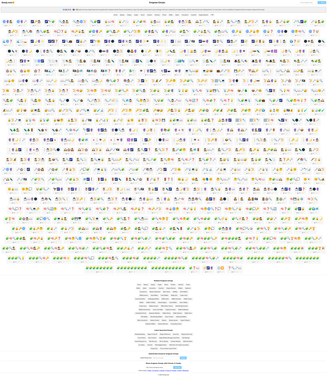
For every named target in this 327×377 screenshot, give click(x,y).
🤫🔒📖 (13, 189)
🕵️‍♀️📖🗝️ (209, 149)
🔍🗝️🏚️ (78, 100)
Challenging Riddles (153, 299)
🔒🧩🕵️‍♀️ (169, 21)
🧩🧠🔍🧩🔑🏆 (305, 228)
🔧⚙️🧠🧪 (72, 129)
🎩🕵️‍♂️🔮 (256, 61)
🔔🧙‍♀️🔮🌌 (225, 120)
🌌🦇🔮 (204, 41)
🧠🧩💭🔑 (252, 208)
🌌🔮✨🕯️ (160, 41)
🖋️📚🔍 (302, 159)
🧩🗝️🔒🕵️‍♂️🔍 (201, 31)
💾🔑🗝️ (239, 70)
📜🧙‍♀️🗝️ (18, 90)
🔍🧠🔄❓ (192, 100)
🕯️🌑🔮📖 (162, 139)
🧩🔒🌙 (317, 218)
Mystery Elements (163, 324)
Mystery (122, 15)
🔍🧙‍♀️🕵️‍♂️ (64, 21)
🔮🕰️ (230, 129)
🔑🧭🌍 (260, 110)
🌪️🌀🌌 (39, 61)
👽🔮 (177, 70)
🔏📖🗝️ (7, 110)
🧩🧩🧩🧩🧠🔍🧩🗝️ (205, 258)
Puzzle (164, 15)
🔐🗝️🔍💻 (83, 110)
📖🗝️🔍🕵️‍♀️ (67, 80)
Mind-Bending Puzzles (182, 306)
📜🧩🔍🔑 (121, 90)
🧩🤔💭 (209, 228)
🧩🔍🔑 (108, 218)
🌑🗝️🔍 (90, 51)
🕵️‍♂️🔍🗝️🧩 (150, 159)
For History (142, 345)
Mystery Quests (173, 320)
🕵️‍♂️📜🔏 (11, 159)
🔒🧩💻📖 (176, 120)
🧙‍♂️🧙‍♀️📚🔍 (195, 198)
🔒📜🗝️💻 (14, 120)
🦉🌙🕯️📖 (123, 189)
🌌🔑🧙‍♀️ (36, 21)
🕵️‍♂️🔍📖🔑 (115, 159)
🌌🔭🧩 (50, 21)
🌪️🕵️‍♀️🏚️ (81, 61)
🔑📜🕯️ (113, 110)
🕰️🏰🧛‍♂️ (69, 149)
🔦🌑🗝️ (297, 120)
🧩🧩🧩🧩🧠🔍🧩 (176, 258)
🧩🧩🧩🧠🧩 (130, 258)
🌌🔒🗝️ (81, 41)
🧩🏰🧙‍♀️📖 (25, 218)
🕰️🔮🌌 (128, 149)
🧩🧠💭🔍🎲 (244, 228)
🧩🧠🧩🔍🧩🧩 (165, 238)
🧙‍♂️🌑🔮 (314, 189)
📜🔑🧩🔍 (186, 80)
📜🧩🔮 (169, 90)
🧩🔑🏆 (286, 218)
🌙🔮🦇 (206, 51)
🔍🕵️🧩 (8, 100)
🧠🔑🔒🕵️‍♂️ (78, 31)
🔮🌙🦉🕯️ (149, 129)
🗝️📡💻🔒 (191, 169)
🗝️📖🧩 (133, 169)
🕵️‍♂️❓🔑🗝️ (286, 159)
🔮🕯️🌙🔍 (195, 129)
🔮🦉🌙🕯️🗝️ (16, 139)
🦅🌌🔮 (58, 189)
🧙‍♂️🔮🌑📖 (128, 198)
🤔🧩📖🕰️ (275, 179)
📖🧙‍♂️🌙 (97, 80)
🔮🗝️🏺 (270, 129)
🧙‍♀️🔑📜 (13, 31)
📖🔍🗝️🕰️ (283, 70)
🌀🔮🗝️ (22, 21)
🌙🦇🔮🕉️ (270, 51)
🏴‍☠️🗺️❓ (106, 70)
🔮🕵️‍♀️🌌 (256, 129)
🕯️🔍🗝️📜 (277, 139)
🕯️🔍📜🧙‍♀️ (260, 139)
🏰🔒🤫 (25, 70)
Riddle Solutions (177, 313)
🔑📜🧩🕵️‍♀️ (142, 110)
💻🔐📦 (208, 70)
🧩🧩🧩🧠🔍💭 (84, 258)
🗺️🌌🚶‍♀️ (88, 179)
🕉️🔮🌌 (132, 139)
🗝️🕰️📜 (319, 169)
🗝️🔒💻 (221, 169)
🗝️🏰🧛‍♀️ (39, 169)
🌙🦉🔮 (300, 51)
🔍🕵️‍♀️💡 (22, 100)
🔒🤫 (130, 120)
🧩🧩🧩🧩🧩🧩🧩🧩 (99, 267)
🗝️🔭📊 (305, 169)
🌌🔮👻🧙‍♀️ (125, 41)
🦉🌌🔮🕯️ (74, 189)
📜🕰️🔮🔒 (270, 80)
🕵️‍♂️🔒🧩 (256, 159)
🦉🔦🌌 (167, 189)
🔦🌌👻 (283, 120)
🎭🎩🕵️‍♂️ (271, 61)
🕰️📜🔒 (97, 149)
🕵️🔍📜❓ (161, 149)
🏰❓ (37, 70)
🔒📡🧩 (44, 120)
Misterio (164, 320)
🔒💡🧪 (302, 110)
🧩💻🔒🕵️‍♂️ (60, 218)
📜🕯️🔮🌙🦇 (251, 80)
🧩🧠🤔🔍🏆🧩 (96, 238)
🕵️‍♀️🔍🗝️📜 (224, 149)
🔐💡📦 (21, 110)
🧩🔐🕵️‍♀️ (257, 218)
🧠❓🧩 (285, 208)
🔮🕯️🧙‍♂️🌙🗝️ (214, 129)
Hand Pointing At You (140, 341)
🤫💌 (307, 179)
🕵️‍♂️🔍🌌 (67, 159)
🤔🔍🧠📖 (258, 179)
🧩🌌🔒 (299, 208)
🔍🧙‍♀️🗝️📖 (174, 100)
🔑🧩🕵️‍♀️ (232, 110)
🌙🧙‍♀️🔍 (314, 51)
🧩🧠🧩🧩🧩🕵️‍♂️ (231, 238)
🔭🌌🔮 (88, 129)
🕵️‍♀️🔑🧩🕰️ (270, 149)
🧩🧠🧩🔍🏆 (118, 238)
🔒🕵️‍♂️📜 (72, 120)
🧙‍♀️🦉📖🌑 (270, 189)
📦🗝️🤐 (256, 90)
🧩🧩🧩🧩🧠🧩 (233, 258)
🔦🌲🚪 (28, 129)
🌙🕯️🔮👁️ (239, 51)
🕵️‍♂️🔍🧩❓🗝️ (207, 159)
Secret (142, 15)
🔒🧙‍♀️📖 (155, 21)
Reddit (174, 370)
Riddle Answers (144, 295)
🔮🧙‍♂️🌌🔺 (50, 139)
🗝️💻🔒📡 (100, 169)
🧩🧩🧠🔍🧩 (208, 248)
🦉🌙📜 (107, 189)
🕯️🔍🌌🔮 (242, 139)
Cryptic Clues (183, 295)
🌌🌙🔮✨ (37, 41)
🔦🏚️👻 (42, 129)
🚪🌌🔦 (116, 179)
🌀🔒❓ (268, 31)
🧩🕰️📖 (83, 228)
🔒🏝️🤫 (274, 110)
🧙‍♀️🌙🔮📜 (182, 189)
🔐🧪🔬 (99, 110)
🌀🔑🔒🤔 (252, 31)
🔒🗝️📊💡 (102, 120)
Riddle (170, 15)
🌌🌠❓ (53, 41)
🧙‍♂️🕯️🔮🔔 (163, 198)
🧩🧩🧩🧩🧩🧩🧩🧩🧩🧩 (168, 267)
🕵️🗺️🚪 (195, 149)
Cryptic (136, 15)
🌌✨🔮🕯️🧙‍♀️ (277, 41)
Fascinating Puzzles (176, 324)
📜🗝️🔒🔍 (316, 80)
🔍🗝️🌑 (64, 100)
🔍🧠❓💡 (227, 100)
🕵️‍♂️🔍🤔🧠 (167, 159)
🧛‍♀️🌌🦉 (210, 198)
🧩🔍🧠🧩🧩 (201, 218)
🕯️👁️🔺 (195, 139)
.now (7, 2)
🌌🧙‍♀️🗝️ (232, 41)
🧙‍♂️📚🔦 (46, 198)
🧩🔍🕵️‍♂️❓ (123, 218)
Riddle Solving (166, 313)
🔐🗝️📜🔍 (65, 110)
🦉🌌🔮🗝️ (91, 189)
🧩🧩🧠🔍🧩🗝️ (231, 248)
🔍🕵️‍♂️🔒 (50, 100)
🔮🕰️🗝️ (242, 129)
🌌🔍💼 (67, 41)
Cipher (177, 15)
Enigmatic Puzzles (170, 309)
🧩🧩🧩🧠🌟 (61, 258)
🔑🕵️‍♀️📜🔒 (174, 110)
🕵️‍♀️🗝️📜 (314, 149)
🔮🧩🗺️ (83, 139)
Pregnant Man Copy (186, 334)
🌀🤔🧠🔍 (298, 31)
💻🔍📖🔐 (192, 70)
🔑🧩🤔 (246, 110)
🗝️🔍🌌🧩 (300, 21)
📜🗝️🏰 (286, 80)
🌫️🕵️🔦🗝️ (209, 61)
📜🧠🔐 (78, 90)
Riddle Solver (165, 299)
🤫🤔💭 (27, 189)
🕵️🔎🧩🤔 (179, 149)
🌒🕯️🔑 (146, 51)
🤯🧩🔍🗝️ (42, 189)
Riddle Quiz (174, 295)
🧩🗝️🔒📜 (193, 228)
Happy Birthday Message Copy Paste (169, 337)
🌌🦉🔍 (218, 41)
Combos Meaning (175, 341)
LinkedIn (162, 370)
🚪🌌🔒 (102, 179)
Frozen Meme (141, 337)
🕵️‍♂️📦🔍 (53, 159)
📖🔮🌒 (23, 80)
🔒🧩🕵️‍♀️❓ (207, 120)
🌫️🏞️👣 (179, 61)
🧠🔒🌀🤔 (172, 208)
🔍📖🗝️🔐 (300, 90)
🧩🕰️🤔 (111, 228)
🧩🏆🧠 (10, 218)
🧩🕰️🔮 (97, 228)
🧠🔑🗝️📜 (155, 208)
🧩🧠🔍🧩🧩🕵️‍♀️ (16, 238)
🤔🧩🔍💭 (293, 179)
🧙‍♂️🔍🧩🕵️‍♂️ (43, 31)
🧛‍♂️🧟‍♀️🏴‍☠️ (253, 198)
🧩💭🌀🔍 (43, 218)
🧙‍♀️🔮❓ (244, 189)
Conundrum (185, 15)
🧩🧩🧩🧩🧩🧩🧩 (307, 258)
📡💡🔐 (183, 90)
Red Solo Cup (153, 341)
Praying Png (154, 348)
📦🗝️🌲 (242, 90)
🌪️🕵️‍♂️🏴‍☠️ (123, 61)
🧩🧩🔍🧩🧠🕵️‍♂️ (102, 248)
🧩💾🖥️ (76, 218)
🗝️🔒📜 (249, 169)
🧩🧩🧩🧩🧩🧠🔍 (280, 258)
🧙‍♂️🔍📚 (27, 31)
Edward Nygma (162, 302)
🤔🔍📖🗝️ (223, 179)
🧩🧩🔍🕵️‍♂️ (9, 248)
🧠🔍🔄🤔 (50, 208)
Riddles (180, 288)
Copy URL (177, 367)
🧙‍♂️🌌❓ (300, 189)
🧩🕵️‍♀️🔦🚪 (176, 228)
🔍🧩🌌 (95, 21)
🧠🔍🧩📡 (85, 208)
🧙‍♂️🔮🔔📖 (146, 198)
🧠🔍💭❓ (15, 208)
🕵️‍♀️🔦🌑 (300, 149)
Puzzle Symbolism (140, 299)
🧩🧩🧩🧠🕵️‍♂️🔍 (108, 258)
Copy (7, 25)
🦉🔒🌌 (153, 189)
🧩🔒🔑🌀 (18, 228)
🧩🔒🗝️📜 (67, 228)
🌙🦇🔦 (255, 51)
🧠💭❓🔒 (60, 31)
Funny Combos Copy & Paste (168, 348)
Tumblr (179, 370)
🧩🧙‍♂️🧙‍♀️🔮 (225, 228)
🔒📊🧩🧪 (318, 110)
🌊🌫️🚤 (21, 41)
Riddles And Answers (144, 309)
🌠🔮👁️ (25, 61)
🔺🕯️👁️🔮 (116, 139)
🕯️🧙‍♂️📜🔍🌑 (51, 149)
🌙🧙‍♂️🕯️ (11, 61)
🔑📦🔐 (158, 110)
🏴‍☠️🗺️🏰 (92, 70)
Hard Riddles (154, 295)
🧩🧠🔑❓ (54, 238)
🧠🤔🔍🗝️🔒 (233, 208)
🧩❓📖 (194, 267)
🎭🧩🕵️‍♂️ (316, 61)
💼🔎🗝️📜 (223, 70)
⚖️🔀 (220, 267)
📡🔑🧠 (228, 90)
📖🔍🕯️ (267, 70)
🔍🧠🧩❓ (209, 100)
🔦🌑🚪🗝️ (312, 120)
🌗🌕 (158, 51)
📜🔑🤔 (171, 80)
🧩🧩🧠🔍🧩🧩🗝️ (257, 248)
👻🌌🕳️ (165, 70)
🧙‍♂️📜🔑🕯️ (79, 198)
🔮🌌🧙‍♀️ (102, 129)
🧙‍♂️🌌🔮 (286, 189)
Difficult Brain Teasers (167, 306)
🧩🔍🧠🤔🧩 (180, 218)
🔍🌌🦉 (271, 90)
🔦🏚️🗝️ (57, 129)
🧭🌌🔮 (208, 267)
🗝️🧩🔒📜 (72, 179)
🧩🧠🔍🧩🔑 (282, 228)
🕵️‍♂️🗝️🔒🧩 (283, 21)
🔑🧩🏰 (204, 110)
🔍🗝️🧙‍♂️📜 (94, 100)
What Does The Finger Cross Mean (179, 345)
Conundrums (143, 291)
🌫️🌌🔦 (137, 61)
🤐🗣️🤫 (207, 179)
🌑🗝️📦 (76, 51)
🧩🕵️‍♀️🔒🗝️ (158, 228)
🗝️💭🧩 (84, 169)
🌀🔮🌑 (282, 31)
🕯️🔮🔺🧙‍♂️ (32, 149)
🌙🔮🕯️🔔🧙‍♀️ (188, 51)
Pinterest (168, 370)
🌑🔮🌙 (27, 51)
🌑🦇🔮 (104, 51)
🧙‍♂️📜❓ (113, 198)
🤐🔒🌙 (183, 179)
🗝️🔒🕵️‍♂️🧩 (317, 21)
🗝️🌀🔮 (7, 169)
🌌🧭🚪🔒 (258, 41)
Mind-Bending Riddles (156, 316)
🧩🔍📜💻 (92, 218)
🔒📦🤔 (58, 120)
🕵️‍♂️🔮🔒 (267, 21)
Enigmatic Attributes (154, 313)
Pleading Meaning (140, 334)
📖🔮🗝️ (37, 80)
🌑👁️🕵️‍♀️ (309, 41)
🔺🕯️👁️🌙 (99, 139)
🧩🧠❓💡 (252, 238)
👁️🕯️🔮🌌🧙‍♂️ (148, 70)
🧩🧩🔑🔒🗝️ (125, 248)
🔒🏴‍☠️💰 (288, 110)
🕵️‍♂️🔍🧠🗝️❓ (186, 159)
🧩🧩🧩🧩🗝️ (151, 258)
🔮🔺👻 (179, 129)
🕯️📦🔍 (226, 139)
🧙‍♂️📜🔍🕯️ (62, 198)
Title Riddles (144, 316)
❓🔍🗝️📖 (234, 267)
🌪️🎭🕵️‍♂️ (67, 61)
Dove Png (175, 334)
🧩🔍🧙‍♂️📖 (141, 218)
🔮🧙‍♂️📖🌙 (67, 139)
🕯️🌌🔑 (146, 139)
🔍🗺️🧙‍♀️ (127, 100)
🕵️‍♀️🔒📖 (286, 149)
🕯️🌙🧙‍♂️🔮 (179, 139)
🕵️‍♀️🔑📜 (240, 149)
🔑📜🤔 (127, 110)
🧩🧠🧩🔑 (186, 238)
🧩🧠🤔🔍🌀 (73, 238)
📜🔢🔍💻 (218, 80)
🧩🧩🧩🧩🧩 (255, 258)
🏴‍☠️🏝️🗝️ (64, 70)
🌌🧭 (244, 41)
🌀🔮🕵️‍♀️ (8, 21)
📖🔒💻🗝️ (314, 70)
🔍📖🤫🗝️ (318, 90)
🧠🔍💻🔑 (32, 208)
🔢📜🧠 (269, 120)
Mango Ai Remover (165, 334)
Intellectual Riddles (181, 316)
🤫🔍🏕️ (319, 179)
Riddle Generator (176, 299)
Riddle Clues (188, 313)
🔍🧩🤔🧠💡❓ (296, 100)
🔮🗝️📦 (298, 129)
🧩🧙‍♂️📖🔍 (221, 31)
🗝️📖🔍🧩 (118, 169)
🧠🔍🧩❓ (102, 208)
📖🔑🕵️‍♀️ (299, 70)
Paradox (149, 15)
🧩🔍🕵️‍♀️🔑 (113, 31)
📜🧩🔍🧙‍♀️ (139, 90)
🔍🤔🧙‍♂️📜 (143, 100)
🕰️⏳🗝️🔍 (202, 21)
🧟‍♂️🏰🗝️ (281, 198)
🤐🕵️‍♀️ (195, 179)
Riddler (141, 302)
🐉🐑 (132, 70)
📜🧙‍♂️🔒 (50, 90)
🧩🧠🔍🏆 (263, 228)
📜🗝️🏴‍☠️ (300, 80)
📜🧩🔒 (155, 90)
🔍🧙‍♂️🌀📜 (79, 21)
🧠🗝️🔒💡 (190, 208)
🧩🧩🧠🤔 (280, 248)
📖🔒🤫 (9, 80)
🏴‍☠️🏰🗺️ (78, 70)
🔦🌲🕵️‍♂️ (14, 129)
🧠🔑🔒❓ (137, 208)
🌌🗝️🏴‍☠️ (190, 41)
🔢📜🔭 (255, 120)
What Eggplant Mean (160, 345)
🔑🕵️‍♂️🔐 (190, 110)
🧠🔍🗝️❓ (67, 208)
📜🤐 (5, 90)
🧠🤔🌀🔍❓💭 (210, 208)
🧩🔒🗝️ (52, 228)
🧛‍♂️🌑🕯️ (225, 198)
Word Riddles (183, 291)
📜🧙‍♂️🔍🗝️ (34, 90)
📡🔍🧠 (197, 90)
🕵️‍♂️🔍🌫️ (81, 159)
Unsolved (193, 15)
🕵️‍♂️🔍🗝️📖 (132, 159)
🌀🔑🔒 (237, 31)
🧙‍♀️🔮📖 (230, 189)
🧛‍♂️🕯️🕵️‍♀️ (239, 198)
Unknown (157, 15)
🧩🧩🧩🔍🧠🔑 (39, 258)
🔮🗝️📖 (284, 129)
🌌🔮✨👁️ (142, 41)
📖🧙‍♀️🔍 (83, 80)
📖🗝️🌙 (51, 80)
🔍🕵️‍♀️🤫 (36, 100)
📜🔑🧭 (202, 80)
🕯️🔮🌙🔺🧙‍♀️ (310, 139)
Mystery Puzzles (154, 320)
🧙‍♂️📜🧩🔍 (97, 198)
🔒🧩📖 (191, 120)
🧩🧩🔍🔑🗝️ (312, 238)
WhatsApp (185, 370)
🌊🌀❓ (7, 41)
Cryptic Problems (185, 320)
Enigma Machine (203, 15)
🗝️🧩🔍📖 (55, 179)
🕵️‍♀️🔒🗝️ (218, 21)
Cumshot (149, 345)
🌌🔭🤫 (95, 41)
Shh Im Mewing (164, 341)
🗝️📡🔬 (207, 169)
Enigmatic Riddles (150, 324)
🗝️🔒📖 (235, 169)
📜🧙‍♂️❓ (64, 90)
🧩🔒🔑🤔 (36, 228)
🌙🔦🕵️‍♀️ (171, 51)
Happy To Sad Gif (152, 334)
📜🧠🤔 (92, 90)
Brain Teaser (166, 291)
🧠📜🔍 (312, 198)
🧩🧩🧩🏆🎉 (316, 248)
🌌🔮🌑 (109, 41)
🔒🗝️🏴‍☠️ (86, 120)
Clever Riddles (183, 302)
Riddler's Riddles (150, 302)
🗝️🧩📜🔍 (37, 179)
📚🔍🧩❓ (113, 80)
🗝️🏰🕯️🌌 (23, 169)
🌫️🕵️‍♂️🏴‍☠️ (225, 61)
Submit (183, 358)
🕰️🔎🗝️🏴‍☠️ (112, 149)
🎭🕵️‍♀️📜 (285, 61)
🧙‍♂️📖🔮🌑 (30, 198)
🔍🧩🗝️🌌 (276, 100)
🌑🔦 (321, 41)
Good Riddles (173, 302)
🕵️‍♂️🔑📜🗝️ (251, 21)
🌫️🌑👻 (151, 61)
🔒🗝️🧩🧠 (139, 21)
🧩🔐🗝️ (272, 218)
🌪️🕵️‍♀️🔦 (109, 61)
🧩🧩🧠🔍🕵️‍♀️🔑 (186, 248)
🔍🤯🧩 (159, 100)
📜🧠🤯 (106, 90)
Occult (115, 15)
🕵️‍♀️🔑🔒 (254, 149)
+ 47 (212, 14)
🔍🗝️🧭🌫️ (111, 100)
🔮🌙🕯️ (134, 129)
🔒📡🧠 (30, 120)
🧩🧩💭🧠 (269, 238)
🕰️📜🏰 (83, 149)
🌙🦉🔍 (286, 51)
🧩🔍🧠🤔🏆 (160, 218)
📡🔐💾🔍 (213, 90)
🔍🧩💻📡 (244, 100)
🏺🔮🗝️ (120, 70)
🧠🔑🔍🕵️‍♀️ (120, 208)
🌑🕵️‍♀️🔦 (62, 51)
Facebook (155, 370)
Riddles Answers (153, 306)
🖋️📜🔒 (316, 159)
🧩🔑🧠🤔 (301, 218)
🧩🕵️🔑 (125, 228)
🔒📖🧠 (109, 21)
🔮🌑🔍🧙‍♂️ (118, 129)
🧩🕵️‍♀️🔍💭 (141, 228)
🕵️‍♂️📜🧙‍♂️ (39, 159)
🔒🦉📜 (143, 120)
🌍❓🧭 (295, 41)
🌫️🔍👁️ (193, 61)
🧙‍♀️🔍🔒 (216, 189)
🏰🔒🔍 (11, 70)
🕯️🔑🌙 (293, 139)
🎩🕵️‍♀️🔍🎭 (241, 61)
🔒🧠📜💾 (158, 120)
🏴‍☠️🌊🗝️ (50, 70)
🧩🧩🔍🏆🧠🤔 (290, 238)
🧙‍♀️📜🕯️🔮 (200, 189)
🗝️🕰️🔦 (8, 179)
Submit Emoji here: (146, 358)
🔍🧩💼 (260, 100)
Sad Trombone (152, 337)
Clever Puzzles (169, 316)
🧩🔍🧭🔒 (221, 218)
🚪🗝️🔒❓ (153, 179)
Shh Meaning (185, 337)
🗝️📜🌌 (162, 169)
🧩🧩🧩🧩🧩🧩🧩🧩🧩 (132, 267)
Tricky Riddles (164, 295)
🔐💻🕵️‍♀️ (35, 110)
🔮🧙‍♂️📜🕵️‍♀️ (185, 21)
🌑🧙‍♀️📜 (118, 51)
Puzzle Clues (142, 306)
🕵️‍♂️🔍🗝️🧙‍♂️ (234, 21)
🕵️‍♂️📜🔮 (25, 159)
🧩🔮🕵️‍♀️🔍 (151, 31)
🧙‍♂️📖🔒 (15, 198)
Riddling (175, 291)
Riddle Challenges (183, 309)
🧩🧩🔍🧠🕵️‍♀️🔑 (30, 248)
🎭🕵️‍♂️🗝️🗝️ (300, 61)
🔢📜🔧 (240, 120)
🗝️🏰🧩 (53, 169)
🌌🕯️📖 (176, 41)
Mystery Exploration (155, 291)
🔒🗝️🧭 (118, 120)
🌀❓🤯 (314, 31)
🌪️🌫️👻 (53, 61)
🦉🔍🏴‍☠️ (139, 189)
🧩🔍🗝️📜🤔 (132, 31)
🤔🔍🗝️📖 (240, 179)
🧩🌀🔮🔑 (95, 31)
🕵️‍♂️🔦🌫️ (270, 159)
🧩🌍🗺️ (314, 208)
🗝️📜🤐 (176, 169)
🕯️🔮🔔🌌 (15, 149)
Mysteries (187, 288)
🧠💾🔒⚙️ (296, 198)
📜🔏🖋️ (157, 80)
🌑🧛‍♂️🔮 (132, 51)
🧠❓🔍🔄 (270, 208)
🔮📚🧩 (165, 129)
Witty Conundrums (142, 320)
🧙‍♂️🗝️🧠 (179, 198)
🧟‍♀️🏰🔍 (267, 198)
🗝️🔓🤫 (291, 169)
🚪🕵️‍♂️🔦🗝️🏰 (133, 179)
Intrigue (129, 15)
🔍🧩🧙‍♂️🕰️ (317, 100)
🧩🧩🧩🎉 (297, 248)
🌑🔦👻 (13, 51)
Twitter (149, 370)
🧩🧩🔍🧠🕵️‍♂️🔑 (54, 248)
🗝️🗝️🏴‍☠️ (22, 179)
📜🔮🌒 (234, 80)
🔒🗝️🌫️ (123, 21)
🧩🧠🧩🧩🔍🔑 (207, 238)
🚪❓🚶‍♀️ (169, 179)
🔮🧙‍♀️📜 (34, 139)
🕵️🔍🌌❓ (144, 149)
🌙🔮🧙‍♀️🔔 (221, 51)
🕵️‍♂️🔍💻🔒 (97, 159)
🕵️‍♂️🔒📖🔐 (240, 159)
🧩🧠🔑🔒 (36, 238)
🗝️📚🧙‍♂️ (147, 169)
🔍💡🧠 (285, 90)
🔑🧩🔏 (218, 110)
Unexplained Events (140, 313)
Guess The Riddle (158, 309)
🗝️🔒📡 (263, 169)
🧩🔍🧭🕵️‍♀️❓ (240, 218)
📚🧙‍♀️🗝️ (128, 80)
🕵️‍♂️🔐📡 (225, 159)
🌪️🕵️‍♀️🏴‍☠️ (95, 61)
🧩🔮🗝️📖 (168, 31)
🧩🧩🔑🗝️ (144, 248)
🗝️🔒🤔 (277, 169)
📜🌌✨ (143, 80)
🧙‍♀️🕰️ (256, 189)
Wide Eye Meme (187, 341)
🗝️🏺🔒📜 (69, 169)
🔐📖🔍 (50, 110)
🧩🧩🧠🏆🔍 (163, 248)
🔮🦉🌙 (312, 129)
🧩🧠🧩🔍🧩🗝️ (141, 238)
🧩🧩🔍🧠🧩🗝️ (78, 248)
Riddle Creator (188, 299)
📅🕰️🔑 (253, 70)
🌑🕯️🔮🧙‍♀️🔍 (44, 51)
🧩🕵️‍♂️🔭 (184, 31)
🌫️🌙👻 (165, 61)
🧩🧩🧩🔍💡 (16, 258)
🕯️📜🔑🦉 (211, 139)
